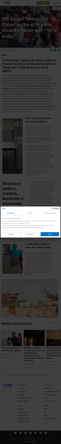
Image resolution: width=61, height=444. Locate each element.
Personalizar (29, 234)
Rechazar (11, 234)
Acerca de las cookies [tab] (50, 213)
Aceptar (50, 234)
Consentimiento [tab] (10, 213)
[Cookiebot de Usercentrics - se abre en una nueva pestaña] (52, 209)
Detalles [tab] (30, 213)
